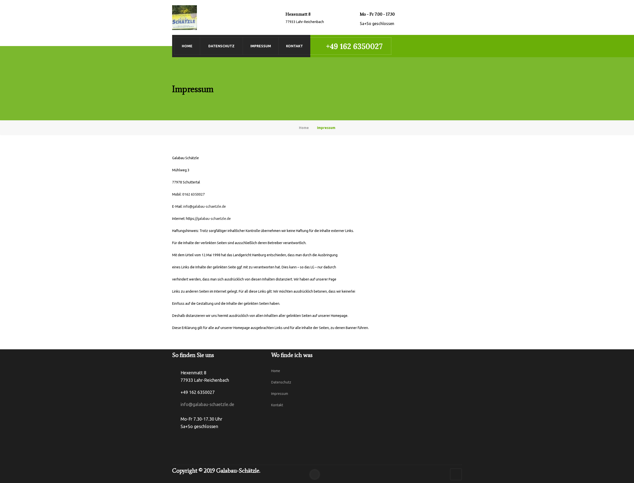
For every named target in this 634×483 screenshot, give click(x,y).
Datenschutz (221, 46)
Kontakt (294, 46)
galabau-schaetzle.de (214, 219)
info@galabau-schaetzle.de (204, 206)
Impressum (260, 46)
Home (187, 46)
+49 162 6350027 (354, 46)
